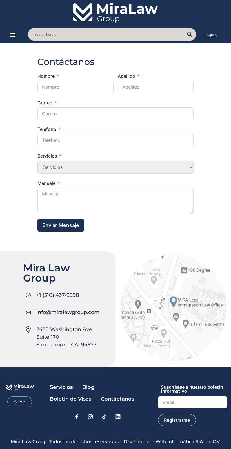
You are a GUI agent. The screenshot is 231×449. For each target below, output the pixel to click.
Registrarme (177, 420)
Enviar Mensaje (60, 225)
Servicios (47, 156)
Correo (44, 102)
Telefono (46, 129)
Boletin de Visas (70, 399)
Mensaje (46, 183)
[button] (12, 34)
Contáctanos (117, 399)
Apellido (126, 76)
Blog (88, 387)
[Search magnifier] (190, 34)
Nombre (46, 76)
